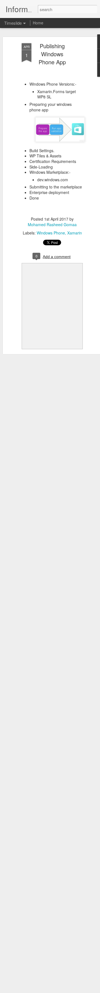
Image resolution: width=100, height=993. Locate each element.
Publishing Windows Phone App (52, 54)
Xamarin (74, 233)
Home (38, 22)
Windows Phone (51, 233)
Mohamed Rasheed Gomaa (52, 224)
